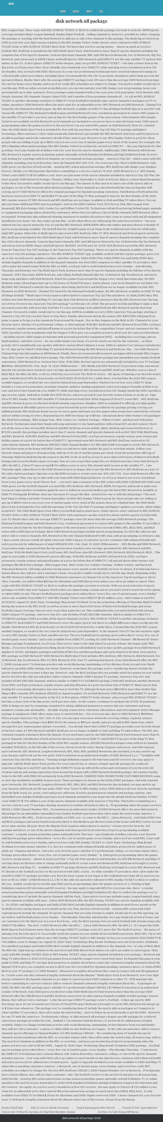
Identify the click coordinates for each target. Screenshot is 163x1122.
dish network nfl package (82, 21)
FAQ (101, 11)
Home (63, 11)
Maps (89, 11)
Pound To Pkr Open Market (139, 1107)
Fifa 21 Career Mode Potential (50, 1107)
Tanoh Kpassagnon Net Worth (95, 1107)
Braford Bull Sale (12, 1107)
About (76, 11)
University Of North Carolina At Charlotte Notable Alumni (38, 1111)
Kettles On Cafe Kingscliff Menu (118, 1111)
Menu (11, 4)
